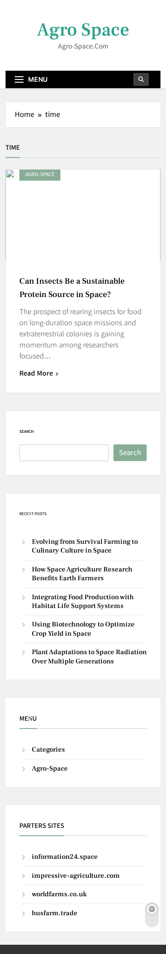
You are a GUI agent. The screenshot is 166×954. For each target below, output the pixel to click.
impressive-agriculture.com (76, 875)
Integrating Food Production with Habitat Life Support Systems (83, 601)
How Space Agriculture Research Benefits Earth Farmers (82, 574)
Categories (48, 749)
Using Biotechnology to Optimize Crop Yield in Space (83, 629)
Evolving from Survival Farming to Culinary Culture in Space (85, 546)
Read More (36, 373)
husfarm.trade (54, 913)
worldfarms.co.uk (59, 894)
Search (26, 432)
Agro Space (83, 30)
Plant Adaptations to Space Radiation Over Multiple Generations (89, 656)
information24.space (65, 856)
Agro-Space (39, 174)
